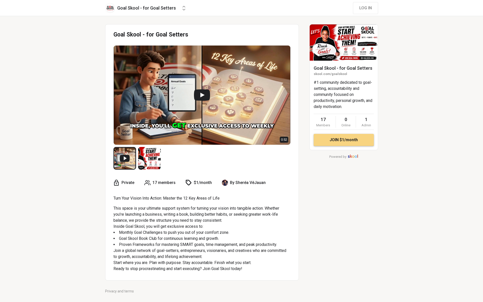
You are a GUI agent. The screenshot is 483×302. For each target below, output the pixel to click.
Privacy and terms (119, 291)
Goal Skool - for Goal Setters (343, 68)
